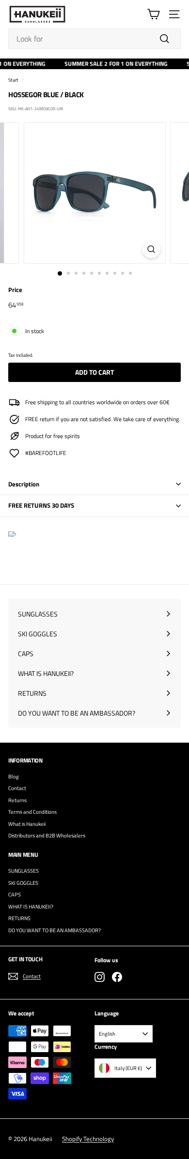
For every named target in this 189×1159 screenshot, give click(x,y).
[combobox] (94, 39)
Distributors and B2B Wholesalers (46, 835)
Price (15, 289)
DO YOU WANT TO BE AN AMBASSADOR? (54, 930)
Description (23, 484)
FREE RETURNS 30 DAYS (41, 505)
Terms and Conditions (32, 812)
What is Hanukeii (27, 824)
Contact (17, 788)
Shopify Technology (88, 1139)
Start (13, 80)
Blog (13, 776)
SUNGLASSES (23, 871)
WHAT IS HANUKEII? (30, 906)
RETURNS (19, 918)
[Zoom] (151, 249)
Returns (17, 800)
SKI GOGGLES (23, 883)
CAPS (14, 894)
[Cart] (153, 14)
